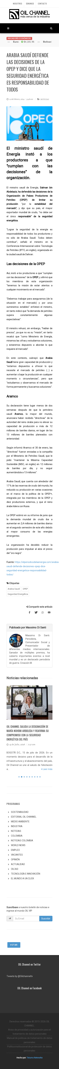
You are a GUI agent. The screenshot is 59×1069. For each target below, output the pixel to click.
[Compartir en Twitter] (36, 612)
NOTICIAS (44, 99)
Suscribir (45, 918)
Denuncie (30, 3)
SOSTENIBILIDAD (20, 812)
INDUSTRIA (16, 826)
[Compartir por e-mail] (49, 612)
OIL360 (14, 869)
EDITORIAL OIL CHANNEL (23, 816)
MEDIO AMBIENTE (20, 821)
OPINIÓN (15, 859)
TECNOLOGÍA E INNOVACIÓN (25, 873)
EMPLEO (15, 850)
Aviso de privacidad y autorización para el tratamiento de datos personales (29, 1031)
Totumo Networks (35, 1058)
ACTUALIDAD (18, 864)
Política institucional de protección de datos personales (29, 1048)
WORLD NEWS (18, 845)
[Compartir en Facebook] (29, 612)
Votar (14, 945)
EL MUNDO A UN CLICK (22, 878)
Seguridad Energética (18, 594)
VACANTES (17, 854)
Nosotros (17, 3)
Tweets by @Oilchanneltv (20, 976)
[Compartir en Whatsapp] (42, 612)
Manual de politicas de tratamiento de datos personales (29, 1040)
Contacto (42, 3)
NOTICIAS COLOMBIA (22, 840)
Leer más (47, 769)
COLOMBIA (16, 835)
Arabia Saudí (14, 589)
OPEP (25, 589)
